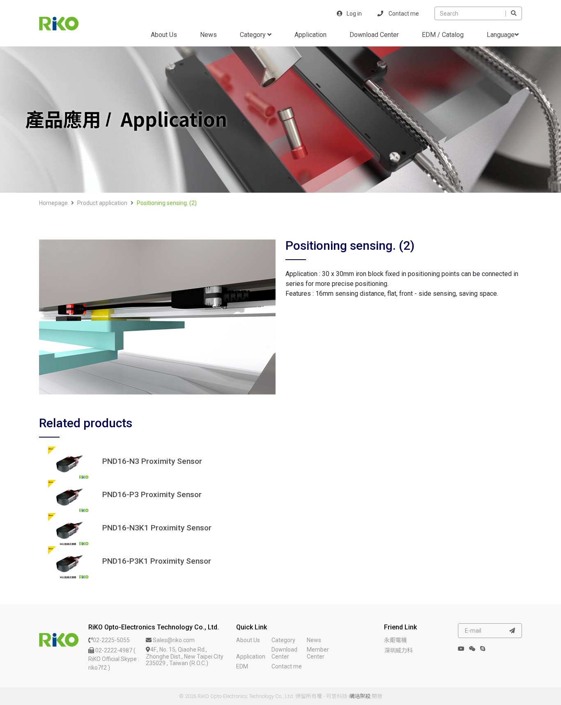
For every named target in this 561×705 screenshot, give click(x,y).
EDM (242, 666)
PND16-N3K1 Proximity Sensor (157, 527)
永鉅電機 (395, 640)
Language (501, 35)
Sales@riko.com (173, 640)
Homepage (53, 203)
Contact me (403, 13)
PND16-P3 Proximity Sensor (152, 494)
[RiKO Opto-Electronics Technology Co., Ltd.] (58, 639)
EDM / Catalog (443, 35)
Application (310, 35)
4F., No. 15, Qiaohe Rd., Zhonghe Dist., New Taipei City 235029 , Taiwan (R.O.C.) (184, 656)
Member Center (318, 653)
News (208, 35)
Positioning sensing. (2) (167, 203)
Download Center (374, 35)
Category (253, 35)
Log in (354, 13)
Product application (102, 203)
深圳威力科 (398, 650)
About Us (164, 35)
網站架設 (359, 696)
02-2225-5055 (111, 640)
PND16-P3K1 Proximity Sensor (156, 561)
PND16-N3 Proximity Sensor (152, 461)
